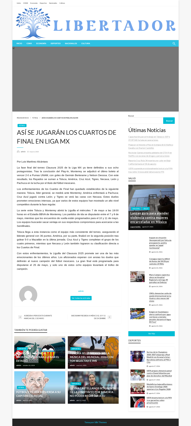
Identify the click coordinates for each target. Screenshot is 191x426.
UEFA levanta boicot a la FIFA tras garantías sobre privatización (159, 400)
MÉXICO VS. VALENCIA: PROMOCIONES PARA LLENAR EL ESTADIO (37, 357)
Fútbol (35, 118)
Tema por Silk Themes (95, 422)
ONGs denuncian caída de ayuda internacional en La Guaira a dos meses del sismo (160, 297)
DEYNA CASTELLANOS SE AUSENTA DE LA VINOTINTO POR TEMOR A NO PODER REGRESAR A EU (93, 392)
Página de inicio (23, 118)
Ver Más (151, 334)
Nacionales (53, 3)
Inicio (19, 3)
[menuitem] (19, 43)
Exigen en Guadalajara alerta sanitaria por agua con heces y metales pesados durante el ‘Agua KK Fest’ (160, 317)
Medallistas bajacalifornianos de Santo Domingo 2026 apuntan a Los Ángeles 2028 (159, 386)
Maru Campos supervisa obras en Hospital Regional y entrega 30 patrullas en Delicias (159, 278)
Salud (146, 208)
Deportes (43, 3)
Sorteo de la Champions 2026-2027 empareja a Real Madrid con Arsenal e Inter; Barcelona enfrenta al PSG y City (159, 357)
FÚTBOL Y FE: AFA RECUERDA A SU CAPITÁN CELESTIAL (38, 393)
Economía (33, 3)
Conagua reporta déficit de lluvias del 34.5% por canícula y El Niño (159, 261)
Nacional (136, 208)
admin (23, 152)
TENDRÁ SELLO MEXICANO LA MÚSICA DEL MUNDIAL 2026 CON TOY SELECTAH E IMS (91, 357)
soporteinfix (135, 227)
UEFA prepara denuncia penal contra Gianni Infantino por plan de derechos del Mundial (159, 373)
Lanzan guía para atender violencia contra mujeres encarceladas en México (149, 217)
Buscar (131, 116)
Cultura (62, 3)
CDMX (25, 3)
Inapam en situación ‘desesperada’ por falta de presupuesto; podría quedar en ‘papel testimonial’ (160, 243)
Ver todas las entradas (81, 298)
